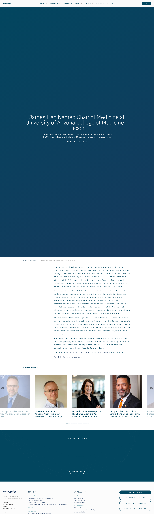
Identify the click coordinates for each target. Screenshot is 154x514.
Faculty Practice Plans (35, 500)
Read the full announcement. (68, 357)
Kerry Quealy (102, 352)
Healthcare (32, 511)
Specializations (79, 506)
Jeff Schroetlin (72, 352)
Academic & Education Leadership (84, 510)
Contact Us (146, 3)
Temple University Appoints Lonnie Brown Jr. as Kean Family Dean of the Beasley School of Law (123, 414)
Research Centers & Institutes (37, 502)
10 (88, 424)
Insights (78, 3)
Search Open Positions (135, 498)
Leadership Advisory (80, 502)
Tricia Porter (86, 352)
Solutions (77, 496)
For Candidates (101, 3)
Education (31, 508)
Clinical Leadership (79, 512)
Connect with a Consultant (135, 508)
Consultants (68, 3)
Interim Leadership (79, 500)
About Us (88, 3)
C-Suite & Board (79, 508)
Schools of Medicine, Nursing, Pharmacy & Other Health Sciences (48, 504)
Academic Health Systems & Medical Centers (42, 498)
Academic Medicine (35, 496)
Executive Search (79, 498)
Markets (42, 3)
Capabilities (54, 3)
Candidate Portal (135, 492)
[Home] (7, 3)
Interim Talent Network (135, 503)
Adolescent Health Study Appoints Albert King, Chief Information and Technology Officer (46, 414)
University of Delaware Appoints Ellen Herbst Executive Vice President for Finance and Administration (85, 414)
